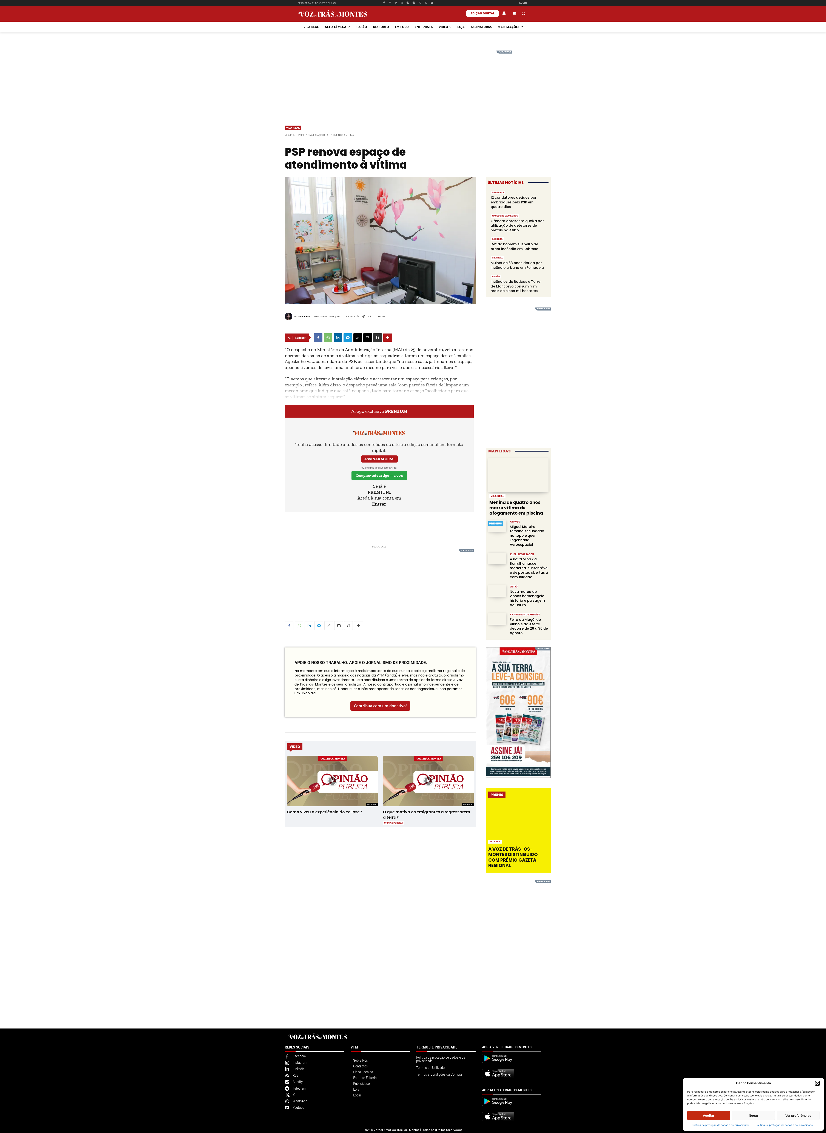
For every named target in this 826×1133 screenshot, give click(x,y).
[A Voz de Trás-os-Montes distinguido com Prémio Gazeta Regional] (519, 824)
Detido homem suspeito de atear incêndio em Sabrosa (514, 246)
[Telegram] (413, 3)
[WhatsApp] (425, 3)
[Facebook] (384, 3)
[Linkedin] (395, 3)
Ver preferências (798, 1116)
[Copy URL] (357, 337)
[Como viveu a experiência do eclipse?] (332, 781)
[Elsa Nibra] (289, 316)
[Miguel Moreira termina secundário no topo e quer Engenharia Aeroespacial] (497, 526)
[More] (387, 337)
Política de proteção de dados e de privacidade (720, 1125)
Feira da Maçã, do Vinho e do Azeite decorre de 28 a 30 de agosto (529, 626)
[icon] (514, 14)
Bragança (498, 192)
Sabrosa (497, 239)
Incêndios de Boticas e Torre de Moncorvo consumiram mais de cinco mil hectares (515, 286)
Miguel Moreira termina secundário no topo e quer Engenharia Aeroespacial (527, 535)
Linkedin (299, 1069)
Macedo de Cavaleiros (505, 216)
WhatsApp (300, 1101)
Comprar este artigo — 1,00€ (379, 475)
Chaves (515, 521)
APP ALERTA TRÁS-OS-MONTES (507, 1090)
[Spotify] (407, 3)
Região (496, 276)
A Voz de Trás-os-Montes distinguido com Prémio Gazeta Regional (513, 857)
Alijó (514, 586)
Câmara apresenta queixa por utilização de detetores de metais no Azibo (517, 225)
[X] (420, 3)
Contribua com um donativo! (380, 705)
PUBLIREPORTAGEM (522, 554)
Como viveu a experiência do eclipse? (324, 812)
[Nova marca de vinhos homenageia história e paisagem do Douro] (497, 591)
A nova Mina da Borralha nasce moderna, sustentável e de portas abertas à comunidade (529, 568)
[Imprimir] (377, 337)
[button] (817, 1083)
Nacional (495, 841)
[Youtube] (431, 3)
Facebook (299, 1056)
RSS (296, 1075)
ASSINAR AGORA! (379, 459)
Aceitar (708, 1116)
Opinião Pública (393, 823)
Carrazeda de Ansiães (525, 614)
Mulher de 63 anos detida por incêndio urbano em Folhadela (517, 265)
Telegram (299, 1088)
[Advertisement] (413, 81)
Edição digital (482, 13)
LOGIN (523, 3)
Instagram (300, 1062)
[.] (504, 13)
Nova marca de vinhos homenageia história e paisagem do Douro (527, 598)
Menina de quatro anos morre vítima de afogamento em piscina (516, 507)
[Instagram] (390, 3)
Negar (753, 1116)
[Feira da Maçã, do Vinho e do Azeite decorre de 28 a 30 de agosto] (497, 619)
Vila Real (293, 127)
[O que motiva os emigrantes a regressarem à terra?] (428, 781)
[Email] (367, 337)
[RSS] (401, 3)
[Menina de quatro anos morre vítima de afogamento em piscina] (518, 475)
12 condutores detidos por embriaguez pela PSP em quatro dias (513, 202)
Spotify (298, 1082)
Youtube (298, 1107)
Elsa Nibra (304, 316)
